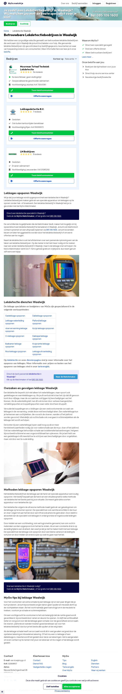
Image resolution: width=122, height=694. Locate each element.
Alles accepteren (72, 686)
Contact (36, 660)
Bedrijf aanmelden (80, 3)
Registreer (111, 3)
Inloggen (96, 3)
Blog (64, 663)
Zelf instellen (52, 686)
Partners (95, 667)
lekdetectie (12, 360)
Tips (64, 660)
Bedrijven (10, 24)
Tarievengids (68, 667)
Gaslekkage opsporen (15, 315)
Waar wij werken (98, 670)
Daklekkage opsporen (42, 315)
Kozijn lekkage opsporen (43, 328)
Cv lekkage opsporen (14, 336)
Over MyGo (67, 670)
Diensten (95, 663)
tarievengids (43, 367)
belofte (7, 51)
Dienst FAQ (38, 663)
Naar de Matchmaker (66, 376)
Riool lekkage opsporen (15, 351)
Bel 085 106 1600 (104, 15)
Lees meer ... (87, 57)
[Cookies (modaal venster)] (2, 692)
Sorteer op (58, 59)
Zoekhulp (24, 24)
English (94, 660)
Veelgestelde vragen (42, 667)
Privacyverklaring (62, 690)
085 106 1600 (55, 216)
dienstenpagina (34, 360)
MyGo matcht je (15, 3)
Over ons (65, 3)
